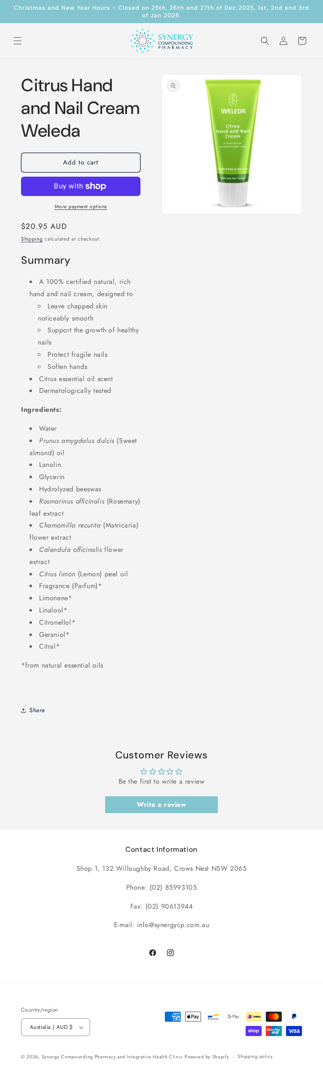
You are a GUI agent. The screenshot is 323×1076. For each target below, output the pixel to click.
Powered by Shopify (207, 1056)
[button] (17, 41)
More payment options (81, 206)
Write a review (161, 804)
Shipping (32, 239)
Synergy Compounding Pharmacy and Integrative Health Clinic (112, 1056)
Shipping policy (255, 1056)
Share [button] (37, 710)
